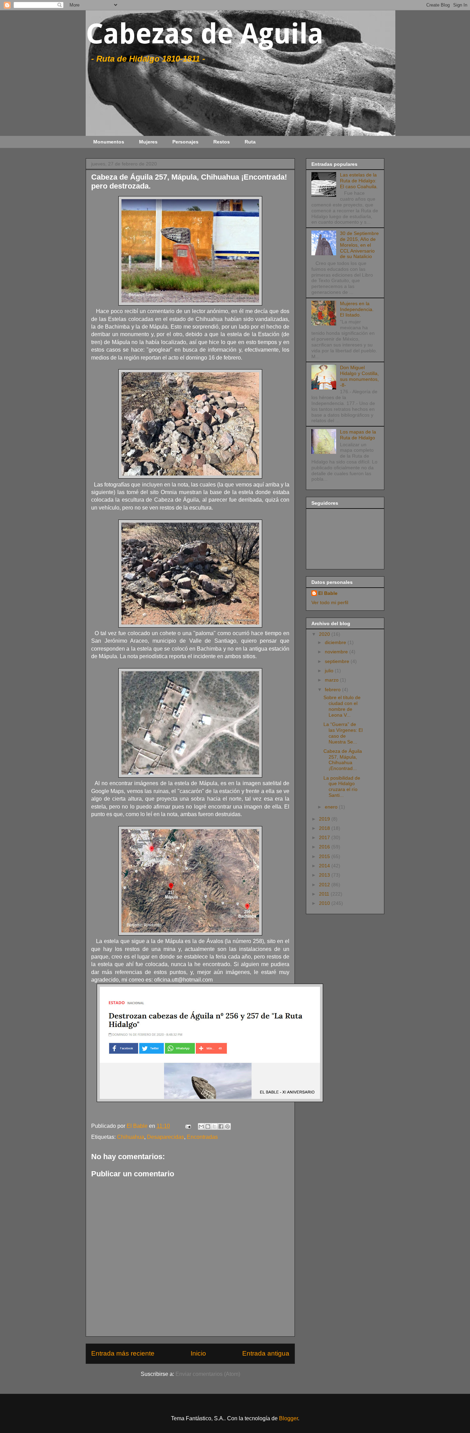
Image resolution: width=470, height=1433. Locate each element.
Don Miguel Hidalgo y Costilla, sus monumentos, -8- (359, 376)
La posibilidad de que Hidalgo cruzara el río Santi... (341, 786)
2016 (325, 846)
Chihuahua (130, 1137)
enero (332, 807)
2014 (325, 865)
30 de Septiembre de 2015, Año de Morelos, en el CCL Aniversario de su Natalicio (359, 245)
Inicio (198, 1353)
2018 (325, 828)
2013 (325, 875)
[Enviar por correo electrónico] (201, 1126)
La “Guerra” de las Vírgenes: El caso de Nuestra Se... (343, 732)
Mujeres (148, 142)
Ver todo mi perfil (329, 602)
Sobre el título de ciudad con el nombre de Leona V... (342, 706)
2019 (325, 819)
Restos (221, 142)
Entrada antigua (265, 1353)
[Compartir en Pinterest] (227, 1126)
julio (330, 670)
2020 (325, 634)
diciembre (336, 642)
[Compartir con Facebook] (220, 1126)
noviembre (337, 651)
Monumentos (108, 142)
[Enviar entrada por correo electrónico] (187, 1126)
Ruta (250, 142)
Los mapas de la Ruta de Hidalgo (358, 434)
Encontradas (202, 1137)
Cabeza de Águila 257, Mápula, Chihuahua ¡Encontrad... (342, 759)
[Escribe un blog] (207, 1126)
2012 (325, 884)
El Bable (328, 593)
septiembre (338, 661)
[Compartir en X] (214, 1126)
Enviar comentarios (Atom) (207, 1374)
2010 (325, 903)
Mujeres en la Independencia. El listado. (357, 309)
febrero (333, 689)
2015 (325, 856)
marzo (332, 680)
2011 (325, 894)
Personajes (185, 142)
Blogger (288, 1418)
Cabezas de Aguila (204, 34)
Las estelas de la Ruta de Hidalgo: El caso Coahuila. (359, 180)
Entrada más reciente (122, 1353)
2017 (325, 837)
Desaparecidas (165, 1137)
